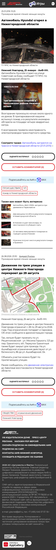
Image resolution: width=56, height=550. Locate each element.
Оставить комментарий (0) (28, 167)
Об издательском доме (16, 437)
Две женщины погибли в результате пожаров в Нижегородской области (32, 215)
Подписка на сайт (13, 449)
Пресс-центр (39, 437)
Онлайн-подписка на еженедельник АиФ (26, 445)
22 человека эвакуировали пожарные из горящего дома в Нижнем (30, 233)
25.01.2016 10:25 (8, 11)
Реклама (7, 441)
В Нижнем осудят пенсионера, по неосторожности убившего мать (27, 224)
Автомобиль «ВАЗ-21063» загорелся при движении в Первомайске (30, 206)
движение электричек (40, 365)
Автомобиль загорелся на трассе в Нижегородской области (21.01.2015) (26, 144)
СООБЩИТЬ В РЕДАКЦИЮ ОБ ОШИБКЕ (22, 457)
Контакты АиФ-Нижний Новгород (22, 453)
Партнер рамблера (25, 536)
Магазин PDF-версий (26, 441)
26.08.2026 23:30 (9, 256)
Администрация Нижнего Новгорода (20, 314)
